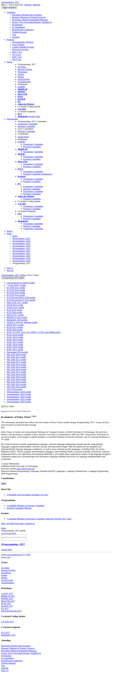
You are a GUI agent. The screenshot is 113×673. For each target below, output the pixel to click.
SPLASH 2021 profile (16, 382)
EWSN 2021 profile (15, 307)
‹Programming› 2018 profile (19, 392)
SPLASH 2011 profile (16, 357)
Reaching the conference (23, 30)
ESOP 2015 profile (15, 305)
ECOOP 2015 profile (16, 288)
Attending (11, 12)
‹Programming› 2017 (10, 275)
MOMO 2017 (7, 598)
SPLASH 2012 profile (16, 359)
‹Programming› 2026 (21, 241)
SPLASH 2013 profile (16, 362)
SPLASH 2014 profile (16, 364)
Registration (17, 25)
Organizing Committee (27, 124)
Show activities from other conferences (18, 523)
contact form (6, 549)
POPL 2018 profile (15, 345)
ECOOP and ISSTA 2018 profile (21, 297)
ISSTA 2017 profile (15, 315)
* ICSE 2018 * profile (16, 285)
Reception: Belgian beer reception (27, 15)
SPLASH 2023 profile (16, 387)
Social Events (23, 79)
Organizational (24, 82)
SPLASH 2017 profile (16, 372)
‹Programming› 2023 (21, 248)
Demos (21, 77)
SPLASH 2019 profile (16, 377)
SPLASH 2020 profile (16, 379)
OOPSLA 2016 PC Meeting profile (22, 322)
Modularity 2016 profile (17, 320)
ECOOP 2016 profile (16, 290)
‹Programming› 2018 (21, 261)
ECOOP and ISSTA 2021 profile (21, 300)
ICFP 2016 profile (14, 310)
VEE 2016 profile (14, 389)
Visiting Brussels (19, 32)
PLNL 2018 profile (15, 335)
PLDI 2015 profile (15, 327)
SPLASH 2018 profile (16, 374)
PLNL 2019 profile (15, 337)
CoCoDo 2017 (7, 622)
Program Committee (26, 131)
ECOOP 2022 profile (16, 295)
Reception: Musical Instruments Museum (30, 20)
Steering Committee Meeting (19, 508)
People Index (23, 137)
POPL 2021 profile (15, 349)
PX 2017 (5, 608)
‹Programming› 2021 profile (19, 399)
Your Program (18, 44)
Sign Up (4, 670)
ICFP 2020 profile (14, 312)
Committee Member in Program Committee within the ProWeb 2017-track (39, 519)
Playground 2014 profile (17, 352)
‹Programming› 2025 (21, 243)
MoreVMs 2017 (8, 601)
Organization (12, 119)
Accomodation (18, 27)
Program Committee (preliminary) (38, 174)
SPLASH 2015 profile (16, 367)
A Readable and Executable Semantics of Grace (27, 495)
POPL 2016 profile (15, 340)
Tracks (9, 62)
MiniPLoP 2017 (8, 596)
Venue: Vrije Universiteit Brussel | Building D (32, 22)
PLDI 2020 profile (15, 330)
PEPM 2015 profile (15, 325)
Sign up (10, 270)
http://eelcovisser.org (25, 468)
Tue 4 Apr (16, 54)
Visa (14, 34)
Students (16, 37)
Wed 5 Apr (17, 57)
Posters (21, 74)
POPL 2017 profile (15, 342)
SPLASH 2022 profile (16, 384)
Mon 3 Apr (17, 52)
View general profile (8, 533)
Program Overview (20, 49)
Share (3, 528)
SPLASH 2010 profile (16, 354)
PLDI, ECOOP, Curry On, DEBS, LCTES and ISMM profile (33, 332)
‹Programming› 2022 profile (19, 402)
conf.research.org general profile (21, 283)
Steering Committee (26, 126)
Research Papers (25, 69)
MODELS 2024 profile (17, 317)
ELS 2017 (5, 632)
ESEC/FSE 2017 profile (17, 302)
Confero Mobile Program (23, 47)
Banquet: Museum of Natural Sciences (29, 17)
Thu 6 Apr (16, 59)
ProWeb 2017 (7, 606)
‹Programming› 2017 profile (13, 278)
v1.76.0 (26, 554)
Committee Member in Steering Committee (25, 505)
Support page (6, 557)
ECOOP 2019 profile (16, 292)
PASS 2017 (6, 603)
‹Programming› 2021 (21, 253)
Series (14, 236)
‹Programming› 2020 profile (19, 397)
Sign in (10, 268)
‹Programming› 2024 (21, 246)
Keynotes (22, 67)
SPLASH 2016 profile (16, 369)
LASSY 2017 (7, 593)
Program (10, 39)
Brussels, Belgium (32, 5)
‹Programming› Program (22, 42)
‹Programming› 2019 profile (19, 394)
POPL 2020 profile (15, 347)
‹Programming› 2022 (21, 251)
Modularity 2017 (8, 635)
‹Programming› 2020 (21, 256)
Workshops (22, 72)
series (23, 275)
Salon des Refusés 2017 (11, 611)
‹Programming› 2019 (21, 258)
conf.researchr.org (14, 554)
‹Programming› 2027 (21, 238)
